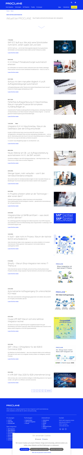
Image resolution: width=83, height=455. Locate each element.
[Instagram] (65, 429)
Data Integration (9, 7)
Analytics (46, 439)
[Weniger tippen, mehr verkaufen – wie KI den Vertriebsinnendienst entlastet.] (65, 178)
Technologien (18, 7)
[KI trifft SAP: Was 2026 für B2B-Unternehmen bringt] (65, 380)
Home (7, 11)
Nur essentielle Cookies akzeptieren (39, 449)
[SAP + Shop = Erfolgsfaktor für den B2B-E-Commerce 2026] (65, 356)
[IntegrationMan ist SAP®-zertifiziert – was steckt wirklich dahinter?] (65, 218)
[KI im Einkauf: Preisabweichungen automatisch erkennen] (65, 66)
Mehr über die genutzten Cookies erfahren (41, 452)
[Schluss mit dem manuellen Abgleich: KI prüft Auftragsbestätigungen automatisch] (65, 87)
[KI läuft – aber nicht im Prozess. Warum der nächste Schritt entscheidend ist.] (65, 245)
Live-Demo (74, 7)
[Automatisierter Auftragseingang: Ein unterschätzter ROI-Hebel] (65, 300)
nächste (49, 390)
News (59, 7)
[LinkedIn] (60, 429)
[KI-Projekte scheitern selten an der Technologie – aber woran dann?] (65, 199)
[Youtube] (63, 429)
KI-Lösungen (39, 7)
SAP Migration (26, 7)
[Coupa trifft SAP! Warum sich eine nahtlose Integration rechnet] (65, 328)
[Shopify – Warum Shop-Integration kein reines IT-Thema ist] (65, 272)
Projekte (33, 7)
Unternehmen (66, 7)
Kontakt (61, 418)
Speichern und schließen (56, 449)
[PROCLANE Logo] (14, 2)
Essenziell (39, 439)
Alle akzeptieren (24, 449)
